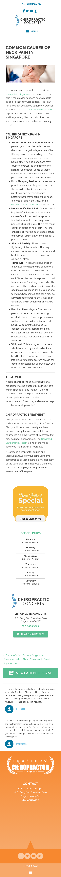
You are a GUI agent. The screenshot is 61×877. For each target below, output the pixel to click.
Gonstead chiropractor (40, 109)
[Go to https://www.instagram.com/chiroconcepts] (40, 856)
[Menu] (30, 872)
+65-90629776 (30, 4)
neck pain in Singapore (18, 94)
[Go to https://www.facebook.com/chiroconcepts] (21, 856)
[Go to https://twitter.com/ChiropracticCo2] (27, 856)
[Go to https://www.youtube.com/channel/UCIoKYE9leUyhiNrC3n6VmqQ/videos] (33, 856)
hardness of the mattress (24, 204)
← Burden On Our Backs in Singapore (23, 655)
